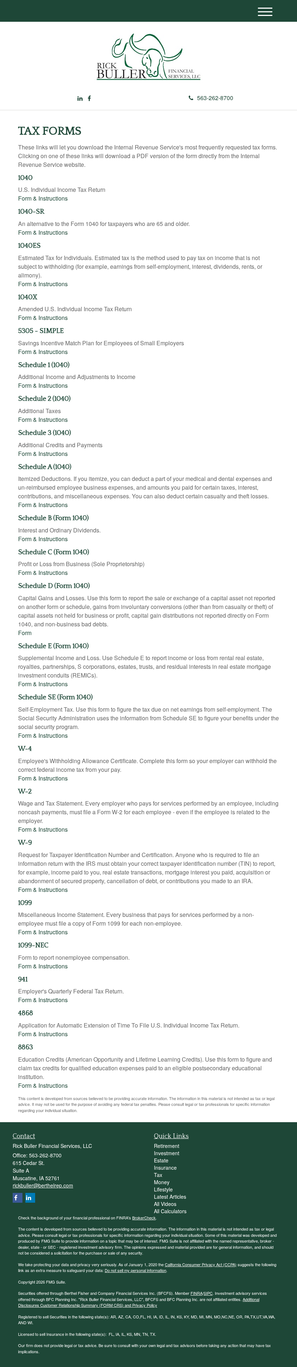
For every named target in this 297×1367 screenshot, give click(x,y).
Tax (158, 1174)
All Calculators (170, 1211)
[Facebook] (89, 98)
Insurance (165, 1167)
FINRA (196, 1293)
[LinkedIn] (80, 98)
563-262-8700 (215, 98)
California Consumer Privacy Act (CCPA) (201, 1264)
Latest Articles (170, 1196)
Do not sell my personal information (135, 1270)
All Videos (165, 1203)
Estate (161, 1160)
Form (25, 633)
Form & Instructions (43, 198)
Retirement (166, 1145)
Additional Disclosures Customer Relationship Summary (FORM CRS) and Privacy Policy (138, 1302)
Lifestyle (163, 1189)
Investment (166, 1153)
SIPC (208, 1293)
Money (162, 1182)
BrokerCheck (144, 1217)
